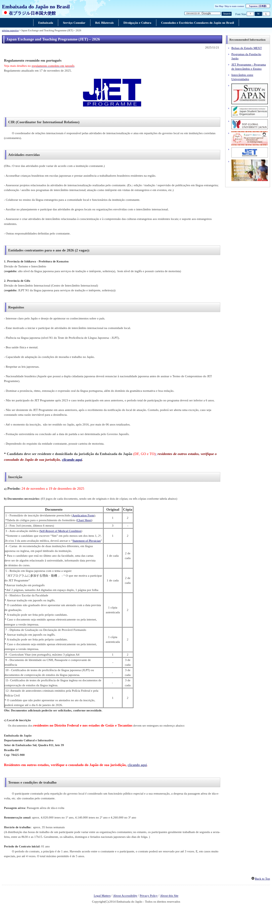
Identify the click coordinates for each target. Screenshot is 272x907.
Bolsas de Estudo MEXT (246, 48)
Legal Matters (102, 895)
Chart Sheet (84, 520)
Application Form (83, 515)
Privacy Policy (149, 895)
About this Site (169, 895)
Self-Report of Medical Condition (60, 531)
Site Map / (219, 6)
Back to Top (262, 878)
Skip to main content (234, 6)
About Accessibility (125, 895)
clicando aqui (72, 460)
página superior (10, 30)
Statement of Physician (86, 540)
